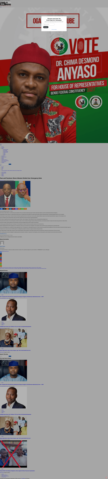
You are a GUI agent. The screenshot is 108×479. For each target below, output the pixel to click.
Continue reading (54, 29)
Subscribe (45, 27)
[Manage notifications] (106, 477)
